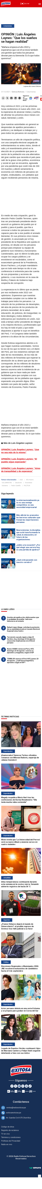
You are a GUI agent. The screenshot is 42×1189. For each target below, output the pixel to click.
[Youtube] (19, 1086)
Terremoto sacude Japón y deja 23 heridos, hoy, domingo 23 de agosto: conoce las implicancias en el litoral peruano (21, 640)
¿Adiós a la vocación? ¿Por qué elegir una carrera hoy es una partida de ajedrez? (28, 547)
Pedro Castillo (16, 485)
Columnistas (8, 26)
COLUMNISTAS (7, 482)
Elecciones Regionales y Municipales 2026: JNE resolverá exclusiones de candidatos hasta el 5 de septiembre (20, 968)
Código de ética (7, 1127)
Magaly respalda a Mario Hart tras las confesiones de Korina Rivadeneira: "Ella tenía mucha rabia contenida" (19, 799)
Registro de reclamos (10, 1130)
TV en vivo (5, 1134)
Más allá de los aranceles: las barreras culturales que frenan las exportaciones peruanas (28, 518)
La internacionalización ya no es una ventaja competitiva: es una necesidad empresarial (27, 503)
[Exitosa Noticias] (5, 3)
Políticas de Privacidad (10, 1141)
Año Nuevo (30, 480)
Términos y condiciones (11, 1137)
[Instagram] (22, 1086)
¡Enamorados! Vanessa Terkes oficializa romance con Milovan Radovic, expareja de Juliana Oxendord (20, 757)
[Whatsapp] (3, 98)
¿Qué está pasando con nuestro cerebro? (26, 561)
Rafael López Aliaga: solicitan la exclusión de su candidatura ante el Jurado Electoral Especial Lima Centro (23, 629)
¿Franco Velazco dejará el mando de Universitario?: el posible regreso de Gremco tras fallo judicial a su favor (17, 926)
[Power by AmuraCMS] (35, 1168)
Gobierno (5, 485)
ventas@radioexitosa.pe (16, 1107)
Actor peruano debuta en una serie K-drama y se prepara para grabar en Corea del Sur (20, 1009)
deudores (18, 482)
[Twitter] (7, 98)
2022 (21, 480)
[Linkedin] (15, 98)
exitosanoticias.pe (13, 1113)
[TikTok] (30, 1086)
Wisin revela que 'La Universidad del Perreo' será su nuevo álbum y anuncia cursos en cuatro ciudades (20, 842)
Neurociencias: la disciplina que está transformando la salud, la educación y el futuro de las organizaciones (28, 535)
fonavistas (28, 482)
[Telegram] (20, 98)
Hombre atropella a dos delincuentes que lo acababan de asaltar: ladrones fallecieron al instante (23, 619)
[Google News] (26, 1086)
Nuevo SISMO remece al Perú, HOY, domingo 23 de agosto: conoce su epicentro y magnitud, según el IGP (20, 651)
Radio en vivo (6, 1144)
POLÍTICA (27, 485)
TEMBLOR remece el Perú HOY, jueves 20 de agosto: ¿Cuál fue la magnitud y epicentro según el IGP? (22, 660)
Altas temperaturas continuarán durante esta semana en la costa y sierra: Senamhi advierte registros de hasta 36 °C (19, 884)
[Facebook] (11, 98)
